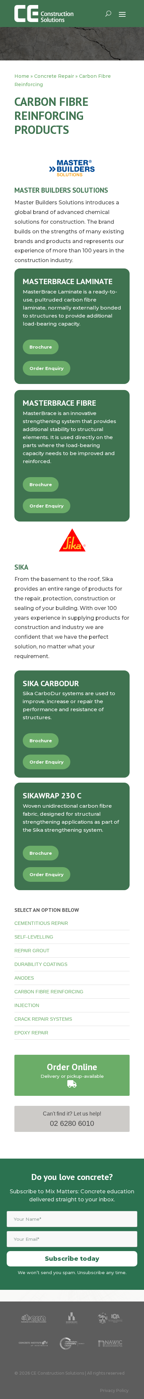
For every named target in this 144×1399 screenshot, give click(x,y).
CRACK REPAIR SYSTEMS (43, 1019)
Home (21, 76)
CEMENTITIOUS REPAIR (41, 923)
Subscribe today (72, 1258)
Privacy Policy (114, 1390)
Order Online (72, 1066)
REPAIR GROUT (32, 950)
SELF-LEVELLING (33, 937)
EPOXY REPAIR (31, 1032)
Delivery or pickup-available (72, 1076)
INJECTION (26, 1005)
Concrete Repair (54, 76)
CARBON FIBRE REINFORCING (48, 991)
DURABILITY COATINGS (40, 964)
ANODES (24, 978)
